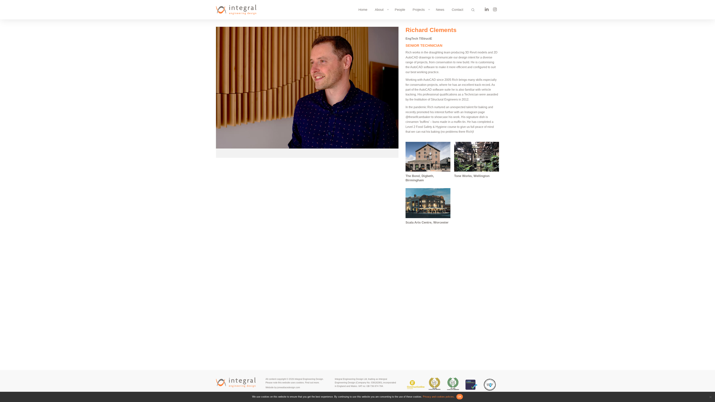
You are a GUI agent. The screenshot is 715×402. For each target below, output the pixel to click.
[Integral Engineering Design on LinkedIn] (487, 10)
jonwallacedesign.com (288, 387)
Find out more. (312, 382)
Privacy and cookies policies (438, 396)
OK (460, 396)
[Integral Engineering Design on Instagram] (495, 10)
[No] (710, 397)
